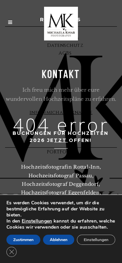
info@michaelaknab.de (61, 112)
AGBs (65, 53)
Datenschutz (65, 45)
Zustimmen (23, 239)
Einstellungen (37, 221)
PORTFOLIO (61, 152)
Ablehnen (58, 239)
